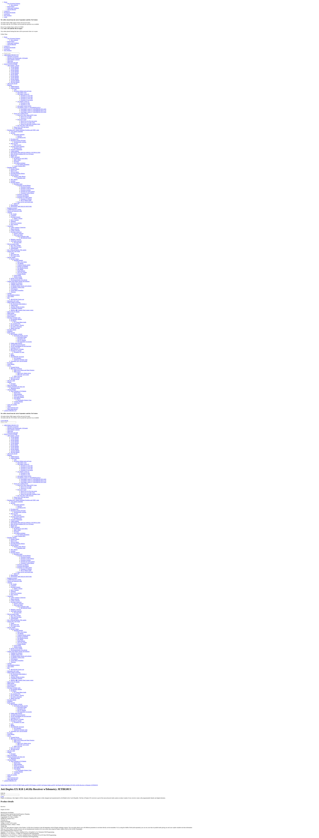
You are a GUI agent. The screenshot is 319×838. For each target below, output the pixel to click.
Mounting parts (21, 178)
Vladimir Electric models (23, 265)
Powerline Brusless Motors (18, 173)
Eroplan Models (21, 274)
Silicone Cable (11, 380)
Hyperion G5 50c (25, 103)
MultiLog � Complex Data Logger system (22, 310)
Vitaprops (13, 292)
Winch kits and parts (12, 62)
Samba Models (21, 271)
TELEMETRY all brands (17, 356)
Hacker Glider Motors (20, 176)
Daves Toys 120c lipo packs (21, 127)
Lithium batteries (15, 88)
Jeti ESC (13, 133)
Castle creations (15, 151)
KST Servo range (15, 377)
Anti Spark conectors (16, 241)
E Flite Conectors (15, 230)
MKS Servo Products (16, 368)
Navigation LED (11, 314)
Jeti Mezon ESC (21, 137)
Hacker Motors (15, 175)
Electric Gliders (15, 259)
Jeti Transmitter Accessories (24, 341)
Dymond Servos (15, 367)
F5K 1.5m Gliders (22, 262)
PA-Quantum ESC (15, 323)
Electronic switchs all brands (18, 140)
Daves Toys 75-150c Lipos (28, 122)
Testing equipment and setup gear (16, 386)
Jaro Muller (20, 269)
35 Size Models (15, 73)
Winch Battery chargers (13, 59)
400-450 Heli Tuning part (17, 299)
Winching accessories (13, 56)
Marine (12, 355)
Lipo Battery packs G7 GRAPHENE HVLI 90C (33, 112)
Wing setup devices (12, 409)
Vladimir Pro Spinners (16, 283)
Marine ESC (14, 155)
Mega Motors (14, 205)
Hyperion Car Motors (23, 194)
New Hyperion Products (13, 3)
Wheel (9, 406)
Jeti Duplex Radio (22, 337)
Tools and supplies (12, 404)
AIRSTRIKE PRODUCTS (11, 55)
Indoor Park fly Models (13, 311)
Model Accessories (19, 395)
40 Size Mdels (14, 74)
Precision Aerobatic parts (13, 317)
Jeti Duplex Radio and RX (21, 335)
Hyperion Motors (15, 182)
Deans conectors (15, 229)
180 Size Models (15, 82)
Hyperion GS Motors (26, 199)
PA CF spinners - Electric (17, 325)
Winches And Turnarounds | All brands (17, 58)
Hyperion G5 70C (25, 104)
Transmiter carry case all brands (19, 361)
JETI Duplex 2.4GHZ (16, 334)
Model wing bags (15, 328)
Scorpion (13, 181)
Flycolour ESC (15, 139)
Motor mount (10, 313)
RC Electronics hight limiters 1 (19, 304)
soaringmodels (14, 248)
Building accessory (12, 208)
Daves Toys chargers (16, 223)
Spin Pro (19, 136)
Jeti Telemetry (17, 358)
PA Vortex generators (16, 326)
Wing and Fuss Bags (16, 247)
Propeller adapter (11, 329)
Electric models (11, 257)
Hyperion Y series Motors (27, 193)
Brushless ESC (18, 148)
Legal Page (7, 14)
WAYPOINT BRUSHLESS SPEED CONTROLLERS (25, 152)
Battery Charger (18, 218)
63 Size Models (15, 76)
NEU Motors (14, 179)
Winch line (10, 61)
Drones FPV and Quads (13, 251)
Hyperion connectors (16, 232)
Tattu (15, 89)
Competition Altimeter (16, 308)
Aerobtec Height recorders (18, 307)
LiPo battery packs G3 (23, 94)
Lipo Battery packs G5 (23, 101)
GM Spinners (14, 289)
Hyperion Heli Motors (23, 196)
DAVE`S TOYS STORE (10, 64)
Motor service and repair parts (25, 202)
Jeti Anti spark (17, 242)
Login (5, 17)
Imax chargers (14, 224)
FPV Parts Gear (15, 254)
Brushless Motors (11, 167)
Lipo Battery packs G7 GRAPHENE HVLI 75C (33, 110)
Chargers (9, 212)
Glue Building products (13, 295)
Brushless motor (18, 184)
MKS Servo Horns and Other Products (24, 370)
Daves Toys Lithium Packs (21, 113)
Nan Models (17, 398)
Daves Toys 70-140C (26, 116)
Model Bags (17, 392)
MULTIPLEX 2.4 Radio (17, 349)
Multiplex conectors (16, 239)
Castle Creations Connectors (18, 227)
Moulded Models (18, 260)
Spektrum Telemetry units (20, 359)
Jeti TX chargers (21, 340)
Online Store (4, 785)
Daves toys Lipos (21, 119)
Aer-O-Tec (17, 403)
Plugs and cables (18, 235)
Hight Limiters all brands (13, 302)
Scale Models (10, 364)
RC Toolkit (14, 214)
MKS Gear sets (18, 376)
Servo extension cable (23, 236)
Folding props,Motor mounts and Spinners (18, 281)
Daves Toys (14, 170)
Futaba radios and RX (16, 343)
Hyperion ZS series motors (28, 191)
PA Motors (13, 320)
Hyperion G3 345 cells (27, 98)
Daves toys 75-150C (26, 118)
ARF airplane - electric (13, 65)
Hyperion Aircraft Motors (24, 185)
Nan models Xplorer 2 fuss (24, 400)
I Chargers (13, 215)
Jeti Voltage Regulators (23, 164)
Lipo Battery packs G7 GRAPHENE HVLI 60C (33, 109)
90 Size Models (15, 79)
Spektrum (13, 221)
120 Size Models (15, 80)
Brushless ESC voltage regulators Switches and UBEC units (23, 130)
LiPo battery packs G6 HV (24, 106)
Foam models (17, 275)
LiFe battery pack (22, 92)
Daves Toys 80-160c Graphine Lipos (30, 124)
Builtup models (18, 277)
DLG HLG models (16, 245)
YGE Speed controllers (17, 131)
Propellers (10, 331)
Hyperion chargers (15, 217)
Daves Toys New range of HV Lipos (27, 115)
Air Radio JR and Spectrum (18, 344)
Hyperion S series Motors (27, 188)
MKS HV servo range (23, 374)
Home (5, 2)
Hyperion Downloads (9, 12)
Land (12, 353)
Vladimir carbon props (16, 284)
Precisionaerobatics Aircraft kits (19, 280)
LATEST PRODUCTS (10, 410)
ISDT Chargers (15, 220)
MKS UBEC (17, 160)
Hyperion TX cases (19, 352)
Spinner (9, 382)
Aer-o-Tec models (22, 272)
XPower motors (15, 172)
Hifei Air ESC (14, 143)
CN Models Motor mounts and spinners (21, 286)
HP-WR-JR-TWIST (26, 238)
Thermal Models (11, 389)
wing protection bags (12, 407)
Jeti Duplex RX (21, 338)
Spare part (16, 203)
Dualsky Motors (15, 169)
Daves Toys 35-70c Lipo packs (29, 121)
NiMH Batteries (15, 86)
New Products (7, 15)
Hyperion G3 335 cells (27, 97)
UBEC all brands (15, 157)
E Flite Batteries (18, 128)
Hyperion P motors (25, 187)
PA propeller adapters (16, 319)
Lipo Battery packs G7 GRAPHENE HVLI (28, 107)
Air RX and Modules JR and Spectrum (21, 346)
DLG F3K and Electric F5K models (16, 250)
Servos (9, 365)
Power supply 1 (11, 316)
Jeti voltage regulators (19, 163)
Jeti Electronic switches (20, 142)
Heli (8, 298)
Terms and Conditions (13, 8)
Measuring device (15, 388)
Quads (12, 253)
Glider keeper (14, 305)
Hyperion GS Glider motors (24, 197)
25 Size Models (15, 71)
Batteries (9, 85)
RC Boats (9, 362)
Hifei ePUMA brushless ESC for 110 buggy (22, 154)
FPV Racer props (15, 256)
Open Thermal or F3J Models (18, 391)
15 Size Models (15, 68)
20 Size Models (15, 70)
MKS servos (17, 371)
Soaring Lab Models (22, 266)
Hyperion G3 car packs (27, 100)
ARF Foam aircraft (12, 83)
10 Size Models (15, 67)
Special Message (11, 9)
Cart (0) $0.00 (4, 420)
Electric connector (18, 233)
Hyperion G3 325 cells (27, 95)
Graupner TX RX (15, 347)
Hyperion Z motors (26, 190)
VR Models (20, 263)
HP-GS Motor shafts (26, 200)
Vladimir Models (18, 401)
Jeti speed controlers (19, 134)
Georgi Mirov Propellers (17, 290)
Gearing (9, 293)
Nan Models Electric (22, 268)
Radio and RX (11, 332)
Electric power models (16, 278)
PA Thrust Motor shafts (20, 322)
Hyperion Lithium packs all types (22, 91)
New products (14, 5)
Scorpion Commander (16, 149)
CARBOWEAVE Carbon (14, 209)
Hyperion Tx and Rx (16, 350)
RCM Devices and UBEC (21, 158)
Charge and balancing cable (14, 211)
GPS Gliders (10, 296)
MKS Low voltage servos (24, 373)
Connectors (10, 226)
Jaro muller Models (19, 397)
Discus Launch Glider (13, 244)
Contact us (7, 11)
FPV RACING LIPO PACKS (25, 125)
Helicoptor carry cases (13, 301)
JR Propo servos (15, 379)
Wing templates (18, 394)
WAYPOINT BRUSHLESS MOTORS (21, 206)
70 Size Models (15, 77)
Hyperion (16, 161)
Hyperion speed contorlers (17, 146)
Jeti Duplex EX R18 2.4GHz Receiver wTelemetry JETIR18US (81, 785)
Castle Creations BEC (20, 166)
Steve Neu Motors (12, 385)
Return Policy (11, 6)
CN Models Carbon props (17, 287)
